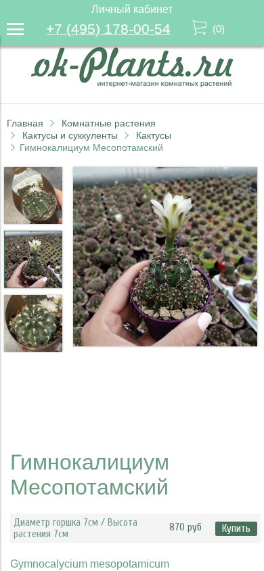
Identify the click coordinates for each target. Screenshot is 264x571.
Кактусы (153, 135)
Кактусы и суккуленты (70, 135)
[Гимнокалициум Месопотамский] (165, 258)
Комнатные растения (109, 123)
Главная (25, 123)
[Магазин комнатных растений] (132, 83)
